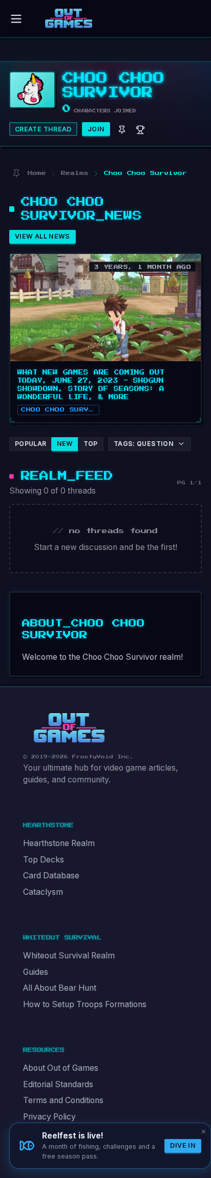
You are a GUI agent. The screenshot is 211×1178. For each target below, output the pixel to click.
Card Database (51, 875)
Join (96, 129)
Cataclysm (43, 892)
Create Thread (43, 129)
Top (90, 443)
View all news (42, 236)
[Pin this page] (16, 173)
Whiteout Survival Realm (69, 955)
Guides (35, 972)
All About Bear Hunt (59, 988)
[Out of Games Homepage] (69, 728)
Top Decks (43, 860)
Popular (31, 443)
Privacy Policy (49, 1117)
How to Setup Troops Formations (84, 1004)
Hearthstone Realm (59, 843)
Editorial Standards (58, 1084)
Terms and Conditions (63, 1100)
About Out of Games (60, 1068)
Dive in (183, 1145)
